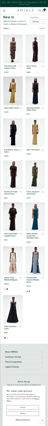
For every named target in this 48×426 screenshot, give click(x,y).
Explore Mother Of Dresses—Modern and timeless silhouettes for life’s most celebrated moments (24, 3)
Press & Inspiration (13, 362)
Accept (22, 407)
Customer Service (13, 357)
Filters (6, 28)
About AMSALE (11, 352)
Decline (22, 413)
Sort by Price (34, 17)
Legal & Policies (12, 367)
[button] (43, 10)
